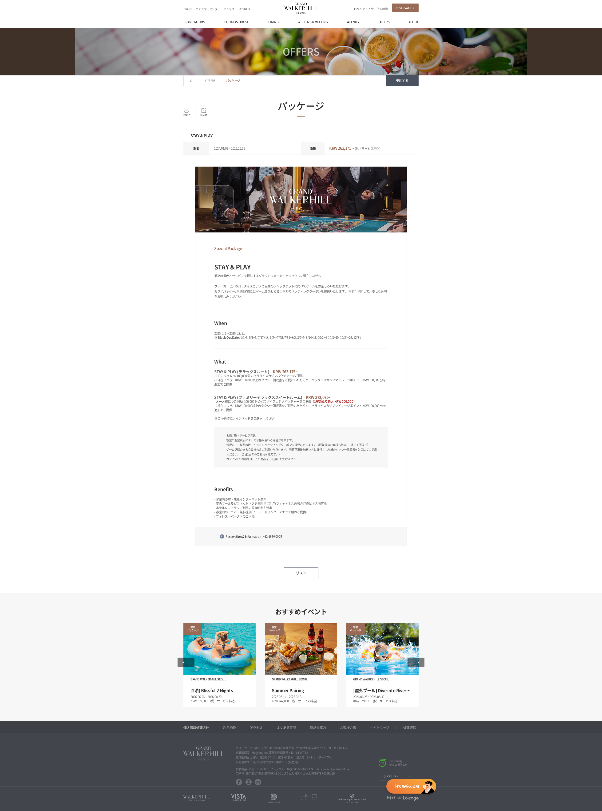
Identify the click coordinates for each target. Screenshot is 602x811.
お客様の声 (348, 727)
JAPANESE (244, 9)
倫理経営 (409, 727)
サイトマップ (379, 727)
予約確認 (382, 9)
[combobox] (397, 776)
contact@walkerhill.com (336, 769)
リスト (301, 573)
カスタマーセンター (208, 9)
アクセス (228, 9)
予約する (402, 80)
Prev (186, 662)
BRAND (187, 9)
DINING (273, 22)
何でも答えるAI (411, 787)
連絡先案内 (318, 727)
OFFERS (384, 22)
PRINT (186, 112)
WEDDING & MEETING (313, 22)
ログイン (359, 9)
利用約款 (229, 727)
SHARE (203, 112)
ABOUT (413, 22)
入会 (370, 9)
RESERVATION (405, 8)
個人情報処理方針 (196, 727)
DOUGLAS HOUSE (236, 22)
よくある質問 (286, 727)
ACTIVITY (353, 22)
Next (416, 662)
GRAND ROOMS (194, 22)
